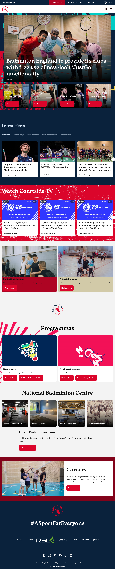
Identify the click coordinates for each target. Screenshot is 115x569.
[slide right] (113, 159)
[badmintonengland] (44, 555)
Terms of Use (35, 563)
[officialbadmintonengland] (49, 555)
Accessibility (55, 563)
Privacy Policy (45, 563)
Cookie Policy (65, 563)
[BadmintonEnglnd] (54, 555)
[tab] (57, 2)
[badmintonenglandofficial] (65, 555)
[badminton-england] (71, 555)
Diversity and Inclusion (77, 563)
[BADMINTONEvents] (60, 555)
